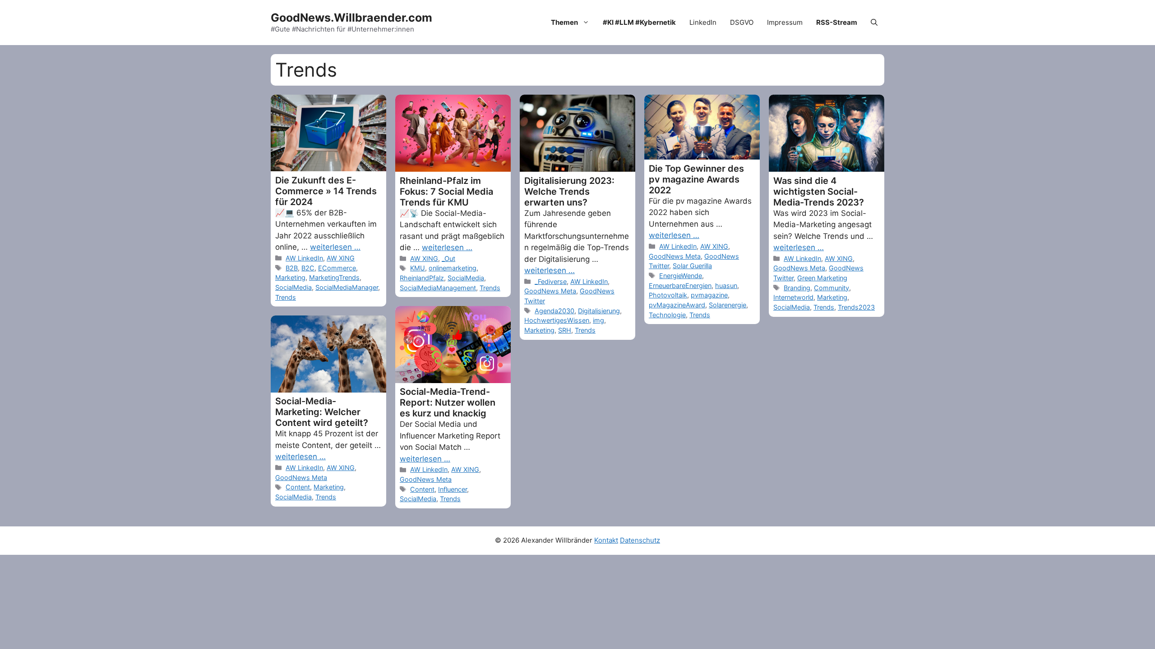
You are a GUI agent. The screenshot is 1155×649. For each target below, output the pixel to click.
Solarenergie (727, 305)
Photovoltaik (668, 295)
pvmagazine (709, 295)
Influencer (452, 489)
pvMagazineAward (677, 305)
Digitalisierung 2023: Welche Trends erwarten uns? (569, 191)
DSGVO (741, 22)
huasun (726, 285)
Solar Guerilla (692, 266)
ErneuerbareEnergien (680, 285)
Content (422, 489)
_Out (448, 258)
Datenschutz (640, 540)
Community (831, 288)
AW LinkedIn (304, 258)
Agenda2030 (554, 311)
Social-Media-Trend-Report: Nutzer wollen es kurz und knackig (447, 402)
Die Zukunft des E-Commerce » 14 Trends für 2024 (326, 191)
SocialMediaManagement (438, 288)
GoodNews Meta (550, 291)
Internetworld (793, 297)
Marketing (290, 277)
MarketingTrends (334, 277)
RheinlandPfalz (422, 278)
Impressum (785, 22)
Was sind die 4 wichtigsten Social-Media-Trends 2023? (818, 191)
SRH (564, 330)
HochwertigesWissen (556, 320)
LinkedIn (702, 22)
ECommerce (337, 268)
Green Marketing (822, 278)
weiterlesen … (335, 246)
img (598, 320)
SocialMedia (293, 287)
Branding (797, 288)
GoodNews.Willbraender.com (351, 17)
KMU (417, 268)
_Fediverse (551, 281)
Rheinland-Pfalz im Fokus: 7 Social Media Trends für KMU (446, 191)
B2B (292, 268)
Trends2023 (856, 307)
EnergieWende (680, 275)
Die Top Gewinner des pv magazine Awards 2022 (696, 179)
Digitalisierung (599, 311)
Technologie (667, 315)
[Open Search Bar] (874, 22)
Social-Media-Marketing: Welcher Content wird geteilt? (321, 412)
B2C (307, 268)
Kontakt (606, 540)
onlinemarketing (452, 268)
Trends (285, 297)
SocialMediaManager (346, 287)
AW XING (341, 258)
